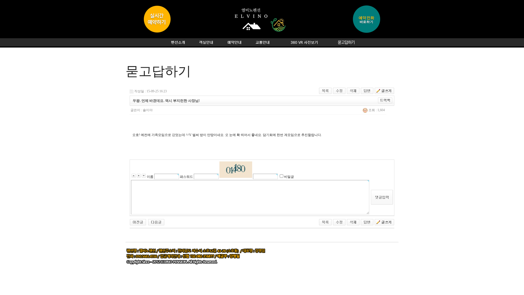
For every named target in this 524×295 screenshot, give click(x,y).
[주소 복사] (385, 100)
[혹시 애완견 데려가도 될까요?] (138, 222)
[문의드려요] (156, 222)
